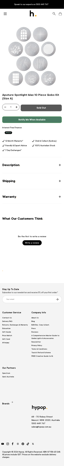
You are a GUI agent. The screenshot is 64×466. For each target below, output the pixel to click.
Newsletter (36, 342)
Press (33, 328)
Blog (33, 321)
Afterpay (5, 343)
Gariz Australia (8, 377)
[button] (60, 14)
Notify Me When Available (32, 119)
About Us (35, 318)
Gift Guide (6, 332)
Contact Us (7, 318)
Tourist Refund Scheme (41, 353)
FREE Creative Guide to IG (42, 356)
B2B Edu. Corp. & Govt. (40, 325)
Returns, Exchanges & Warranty (15, 325)
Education (6, 328)
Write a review (32, 243)
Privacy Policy (36, 345)
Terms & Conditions (39, 349)
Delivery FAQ (7, 321)
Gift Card (6, 339)
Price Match (7, 336)
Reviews (34, 332)
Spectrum (6, 373)
